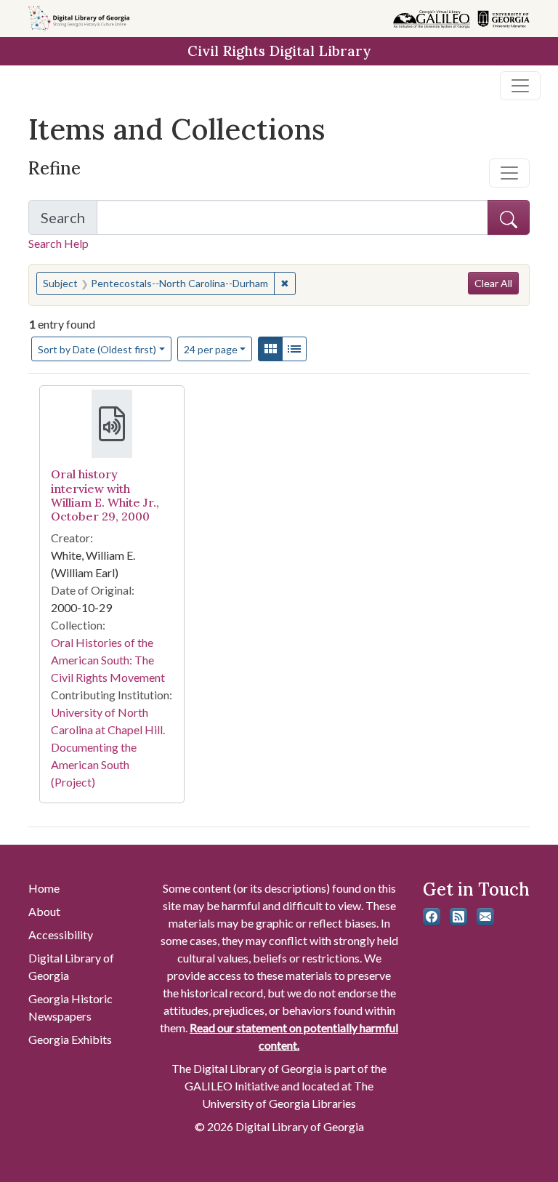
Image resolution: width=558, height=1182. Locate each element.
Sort (97, 349)
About (44, 911)
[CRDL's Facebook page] (431, 916)
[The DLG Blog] (458, 916)
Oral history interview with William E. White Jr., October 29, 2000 (105, 495)
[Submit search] (509, 217)
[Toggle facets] (509, 173)
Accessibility (60, 934)
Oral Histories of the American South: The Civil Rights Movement (108, 659)
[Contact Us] (485, 916)
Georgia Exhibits (70, 1039)
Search (69, 222)
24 (211, 348)
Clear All (493, 283)
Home (44, 888)
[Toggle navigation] (520, 85)
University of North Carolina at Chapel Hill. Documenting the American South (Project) (108, 747)
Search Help (58, 243)
